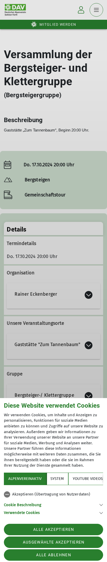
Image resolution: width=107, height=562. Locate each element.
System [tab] (57, 478)
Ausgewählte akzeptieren (54, 542)
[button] (53, 504)
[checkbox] (53, 494)
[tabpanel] (53, 502)
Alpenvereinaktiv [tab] (25, 478)
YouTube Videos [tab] (88, 478)
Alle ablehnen (53, 555)
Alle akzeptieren (53, 529)
